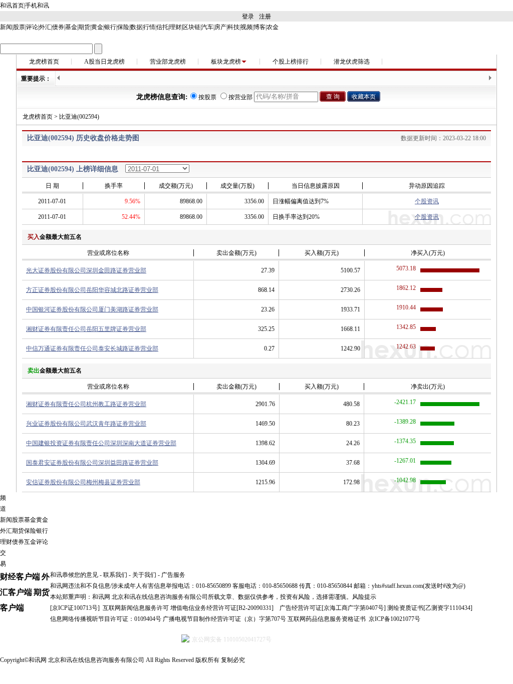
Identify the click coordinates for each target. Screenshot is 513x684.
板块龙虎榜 (226, 61)
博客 (259, 27)
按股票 (207, 97)
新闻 (6, 27)
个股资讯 (427, 201)
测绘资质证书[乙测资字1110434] (429, 607)
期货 (84, 27)
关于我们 (144, 574)
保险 (123, 27)
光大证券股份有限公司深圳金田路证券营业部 (86, 270)
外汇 (45, 27)
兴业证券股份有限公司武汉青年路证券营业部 (86, 423)
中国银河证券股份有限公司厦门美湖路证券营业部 (92, 309)
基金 (71, 27)
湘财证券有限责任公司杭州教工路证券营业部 (86, 404)
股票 (19, 27)
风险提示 (364, 596)
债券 (58, 27)
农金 (273, 27)
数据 (136, 27)
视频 (246, 27)
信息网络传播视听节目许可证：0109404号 (105, 618)
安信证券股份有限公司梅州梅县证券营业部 (83, 482)
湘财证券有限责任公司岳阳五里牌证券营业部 (86, 328)
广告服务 (173, 574)
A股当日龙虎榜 (104, 61)
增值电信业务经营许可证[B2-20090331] (222, 607)
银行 (110, 27)
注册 (265, 16)
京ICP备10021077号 (394, 618)
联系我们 (115, 574)
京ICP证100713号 (75, 607)
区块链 (191, 27)
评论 (32, 27)
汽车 (207, 27)
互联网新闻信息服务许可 (136, 607)
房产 (220, 27)
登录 (248, 16)
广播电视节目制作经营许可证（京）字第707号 (224, 618)
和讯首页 (12, 5)
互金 (30, 541)
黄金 (97, 27)
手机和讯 (37, 5)
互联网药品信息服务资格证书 (327, 618)
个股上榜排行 (291, 61)
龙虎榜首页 (44, 61)
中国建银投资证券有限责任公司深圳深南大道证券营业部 (101, 443)
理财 (175, 27)
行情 (149, 27)
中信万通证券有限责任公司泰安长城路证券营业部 (92, 348)
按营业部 (240, 97)
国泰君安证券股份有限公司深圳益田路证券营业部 (92, 462)
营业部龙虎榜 (168, 61)
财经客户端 (20, 576)
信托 (162, 27)
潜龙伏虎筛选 (352, 61)
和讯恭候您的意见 (74, 574)
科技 (233, 27)
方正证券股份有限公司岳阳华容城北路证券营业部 (92, 289)
